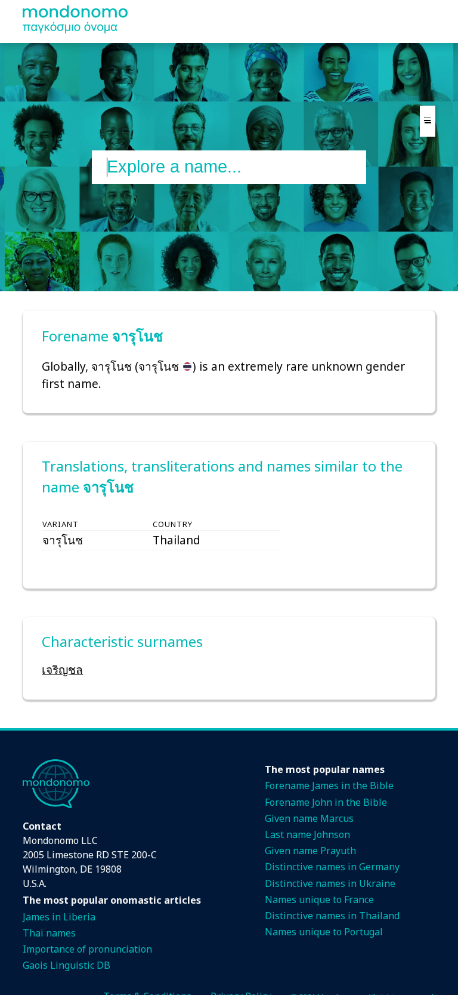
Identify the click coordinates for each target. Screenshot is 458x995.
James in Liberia (59, 916)
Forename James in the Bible (329, 785)
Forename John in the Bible (326, 802)
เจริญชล (62, 669)
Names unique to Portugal (324, 931)
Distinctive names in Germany (332, 866)
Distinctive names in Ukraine (330, 883)
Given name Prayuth (310, 850)
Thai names (49, 932)
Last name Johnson (307, 834)
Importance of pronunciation (87, 949)
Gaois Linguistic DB (66, 965)
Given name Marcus (309, 818)
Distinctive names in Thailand (332, 915)
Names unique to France (319, 899)
